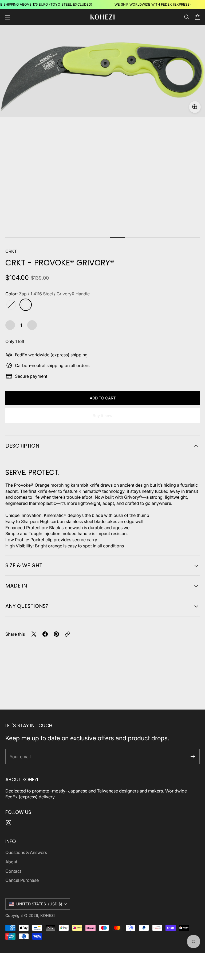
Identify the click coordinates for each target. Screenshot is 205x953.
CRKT (11, 251)
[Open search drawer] (187, 17)
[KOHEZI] (102, 17)
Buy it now (102, 415)
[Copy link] (67, 634)
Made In (16, 585)
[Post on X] (34, 634)
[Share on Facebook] (45, 634)
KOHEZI (47, 915)
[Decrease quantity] (10, 325)
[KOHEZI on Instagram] (8, 822)
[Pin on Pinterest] (56, 634)
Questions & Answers (26, 852)
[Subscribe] (192, 756)
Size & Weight (23, 565)
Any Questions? (27, 606)
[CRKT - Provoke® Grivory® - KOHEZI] (102, 71)
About (11, 861)
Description (22, 445)
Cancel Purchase (22, 880)
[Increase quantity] (32, 325)
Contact (13, 871)
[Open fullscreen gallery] (195, 107)
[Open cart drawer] (197, 17)
